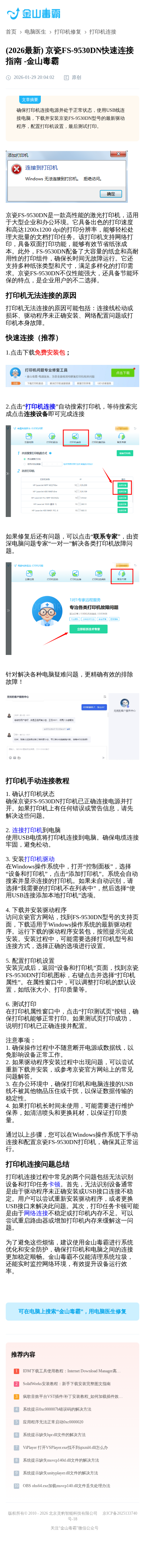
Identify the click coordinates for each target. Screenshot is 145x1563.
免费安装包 (50, 352)
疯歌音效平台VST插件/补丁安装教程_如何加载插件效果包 (73, 1396)
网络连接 (36, 1213)
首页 (11, 32)
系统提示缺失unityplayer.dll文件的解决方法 (60, 1473)
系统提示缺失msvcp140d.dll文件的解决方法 (61, 1460)
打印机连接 (40, 406)
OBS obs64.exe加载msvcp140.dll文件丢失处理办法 (66, 1485)
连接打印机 (27, 830)
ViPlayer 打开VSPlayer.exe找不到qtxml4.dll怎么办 (65, 1447)
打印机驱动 (39, 859)
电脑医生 (35, 32)
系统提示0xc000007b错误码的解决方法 (57, 1409)
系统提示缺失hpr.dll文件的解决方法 (54, 1434)
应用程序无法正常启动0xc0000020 (53, 1422)
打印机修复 (67, 32)
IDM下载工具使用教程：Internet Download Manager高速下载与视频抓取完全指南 (73, 1371)
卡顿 (54, 1184)
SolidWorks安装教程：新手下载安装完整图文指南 (67, 1383)
